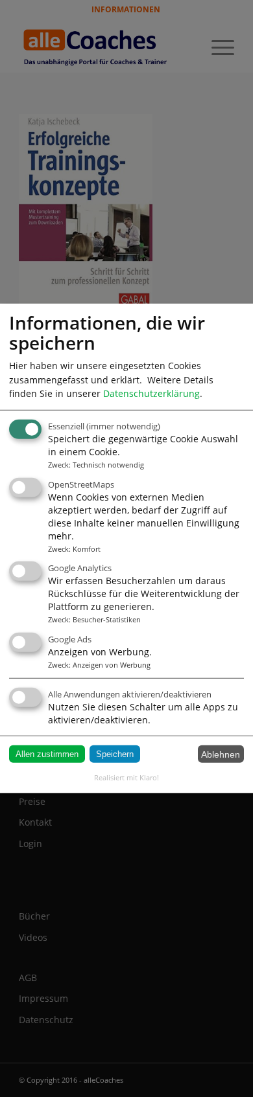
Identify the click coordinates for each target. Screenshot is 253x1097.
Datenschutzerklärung (151, 393)
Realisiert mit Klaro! (126, 777)
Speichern (115, 754)
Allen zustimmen (47, 754)
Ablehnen (220, 754)
